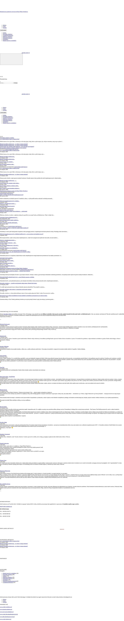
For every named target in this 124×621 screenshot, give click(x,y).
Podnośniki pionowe (7, 38)
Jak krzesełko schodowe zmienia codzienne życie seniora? (13, 147)
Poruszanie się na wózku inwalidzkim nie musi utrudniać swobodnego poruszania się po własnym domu (23, 295)
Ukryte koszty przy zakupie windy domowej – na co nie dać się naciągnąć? (17, 146)
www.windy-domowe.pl (5, 619)
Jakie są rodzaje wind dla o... (6, 263)
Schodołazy (5, 39)
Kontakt (5, 27)
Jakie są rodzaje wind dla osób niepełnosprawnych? (11, 194)
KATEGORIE (3, 30)
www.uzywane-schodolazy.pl (6, 611)
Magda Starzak (3, 389)
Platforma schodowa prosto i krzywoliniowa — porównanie (13, 211)
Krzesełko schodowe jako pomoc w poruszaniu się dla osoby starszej (15, 289)
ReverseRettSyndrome (5, 484)
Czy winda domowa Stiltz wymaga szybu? (9, 139)
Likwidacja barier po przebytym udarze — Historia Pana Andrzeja (15, 271)
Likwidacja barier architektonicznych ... (9, 217)
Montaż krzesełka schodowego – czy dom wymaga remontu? (14, 144)
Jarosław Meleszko (4, 346)
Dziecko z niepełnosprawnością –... (8, 203)
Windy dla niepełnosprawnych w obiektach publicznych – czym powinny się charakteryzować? (21, 234)
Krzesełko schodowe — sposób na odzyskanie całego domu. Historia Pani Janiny (18, 283)
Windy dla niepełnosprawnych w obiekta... (9, 201)
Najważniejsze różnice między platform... (9, 220)
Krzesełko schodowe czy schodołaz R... (9, 248)
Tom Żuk (2, 367)
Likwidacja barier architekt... (6, 258)
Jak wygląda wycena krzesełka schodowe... (10, 188)
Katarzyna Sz (3, 336)
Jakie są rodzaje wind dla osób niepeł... (9, 222)
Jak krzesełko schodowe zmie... (7, 164)
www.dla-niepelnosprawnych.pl (7, 616)
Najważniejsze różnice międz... (7, 260)
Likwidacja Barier (7, 314)
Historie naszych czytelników (9, 40)
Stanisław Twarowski (5, 434)
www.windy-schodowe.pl (6, 607)
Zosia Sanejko (3, 355)
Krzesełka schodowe (7, 34)
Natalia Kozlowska (4, 443)
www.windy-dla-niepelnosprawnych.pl (9, 614)
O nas (4, 26)
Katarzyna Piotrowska (5, 470)
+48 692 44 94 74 (26, 52)
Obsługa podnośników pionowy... (7, 265)
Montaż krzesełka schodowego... (7, 156)
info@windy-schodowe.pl (6, 506)
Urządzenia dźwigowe (8, 35)
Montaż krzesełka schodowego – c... (8, 180)
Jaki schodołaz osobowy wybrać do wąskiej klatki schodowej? (14, 227)
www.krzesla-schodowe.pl (6, 609)
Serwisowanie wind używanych (7, 206)
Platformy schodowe (7, 36)
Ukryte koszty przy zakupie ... (7, 161)
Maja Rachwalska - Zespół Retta (7, 376)
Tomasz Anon (3, 460)
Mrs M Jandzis (3, 406)
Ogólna (4, 32)
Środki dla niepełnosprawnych (10, 581)
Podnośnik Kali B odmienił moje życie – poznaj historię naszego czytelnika (17, 277)
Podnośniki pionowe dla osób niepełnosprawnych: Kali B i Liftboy (15, 251)
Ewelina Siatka (3, 422)
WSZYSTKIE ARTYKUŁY (12, 149)
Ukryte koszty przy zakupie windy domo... (9, 183)
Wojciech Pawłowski (5, 324)
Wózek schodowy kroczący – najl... (8, 242)
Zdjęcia (4, 25)
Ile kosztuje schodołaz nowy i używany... (9, 245)
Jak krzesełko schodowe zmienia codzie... (9, 185)
